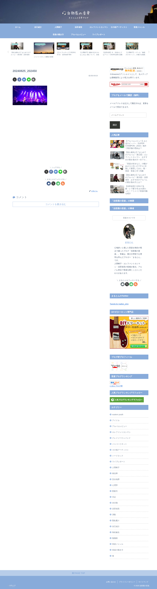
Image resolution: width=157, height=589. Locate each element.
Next (149, 52)
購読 (115, 125)
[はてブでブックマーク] (24, 79)
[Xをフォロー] (53, 183)
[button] (33, 79)
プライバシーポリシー (127, 582)
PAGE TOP (79, 573)
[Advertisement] (56, 137)
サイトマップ (143, 582)
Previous (8, 52)
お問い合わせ (111, 582)
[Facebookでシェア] (19, 79)
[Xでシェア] (15, 79)
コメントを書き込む (55, 204)
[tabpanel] (21, 52)
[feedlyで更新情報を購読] (58, 183)
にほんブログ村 (116, 386)
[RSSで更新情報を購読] (63, 183)
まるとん (129, 242)
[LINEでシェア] (29, 79)
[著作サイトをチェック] (49, 183)
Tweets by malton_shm (119, 304)
